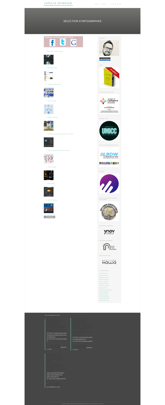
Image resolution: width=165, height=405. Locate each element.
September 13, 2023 (53, 387)
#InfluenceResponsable (55, 373)
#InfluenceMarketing (54, 375)
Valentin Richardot (104, 298)
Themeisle (101, 403)
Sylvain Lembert (103, 294)
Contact (104, 4)
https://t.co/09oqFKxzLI (55, 333)
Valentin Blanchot (104, 296)
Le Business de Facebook (54, 84)
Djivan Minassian (104, 275)
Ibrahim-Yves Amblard (105, 290)
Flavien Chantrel (103, 281)
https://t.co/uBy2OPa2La (81, 337)
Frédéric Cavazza (104, 283)
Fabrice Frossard (104, 279)
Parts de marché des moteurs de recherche (59, 150)
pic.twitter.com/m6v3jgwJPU (83, 341)
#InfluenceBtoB (52, 377)
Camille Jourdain (58, 3)
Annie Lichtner (103, 273)
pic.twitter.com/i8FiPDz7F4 (56, 379)
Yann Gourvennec (104, 300)
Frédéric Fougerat (104, 285)
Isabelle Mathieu (103, 292)
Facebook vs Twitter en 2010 (55, 51)
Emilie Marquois (103, 277)
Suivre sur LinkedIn (104, 60)
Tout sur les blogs (52, 200)
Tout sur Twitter (52, 101)
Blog (96, 4)
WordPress (87, 403)
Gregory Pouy (103, 287)
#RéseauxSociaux (60, 335)
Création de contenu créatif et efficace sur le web (60, 134)
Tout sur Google (52, 167)
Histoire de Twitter (53, 117)
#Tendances (51, 337)
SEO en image (51, 183)
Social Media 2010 (52, 67)
